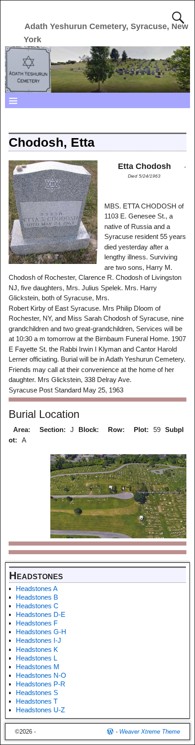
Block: (88, 429)
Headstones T (37, 701)
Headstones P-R (40, 684)
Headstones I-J (38, 640)
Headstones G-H (41, 632)
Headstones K (37, 649)
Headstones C (37, 606)
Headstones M (37, 666)
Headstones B (37, 597)
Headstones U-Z (40, 710)
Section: (52, 429)
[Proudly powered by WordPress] (110, 731)
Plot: (141, 429)
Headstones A (37, 588)
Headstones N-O (41, 675)
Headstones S (37, 692)
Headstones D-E (40, 614)
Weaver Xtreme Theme (149, 731)
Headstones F (37, 623)
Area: (21, 429)
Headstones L (36, 658)
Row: (116, 429)
